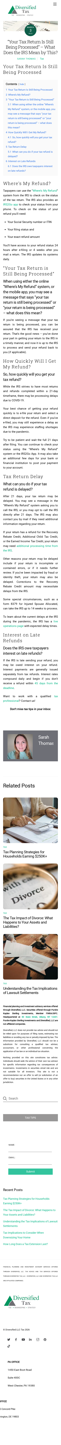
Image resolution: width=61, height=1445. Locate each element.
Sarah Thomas (26, 59)
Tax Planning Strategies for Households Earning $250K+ (25, 854)
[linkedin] (30, 1339)
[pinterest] (45, 1339)
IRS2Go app (10, 204)
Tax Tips (30, 1117)
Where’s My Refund (45, 190)
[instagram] (38, 1339)
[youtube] (23, 1339)
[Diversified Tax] (22, 17)
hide (22, 84)
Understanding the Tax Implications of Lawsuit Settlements (30, 990)
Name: (12, 1145)
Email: (12, 1157)
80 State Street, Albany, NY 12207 (39, 1017)
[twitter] (9, 1339)
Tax (42, 58)
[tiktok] (9, 1345)
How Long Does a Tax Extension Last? (25, 1244)
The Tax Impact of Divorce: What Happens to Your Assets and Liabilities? (28, 922)
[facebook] (16, 1339)
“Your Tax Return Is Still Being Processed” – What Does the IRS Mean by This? (30, 47)
